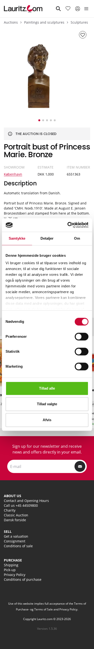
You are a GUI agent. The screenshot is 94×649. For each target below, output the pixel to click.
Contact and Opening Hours (26, 500)
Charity (9, 510)
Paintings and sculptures (44, 22)
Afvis (47, 420)
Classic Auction (16, 515)
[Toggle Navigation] (86, 9)
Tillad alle (47, 388)
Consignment (14, 541)
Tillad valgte (47, 404)
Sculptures (79, 22)
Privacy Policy (14, 574)
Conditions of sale (18, 546)
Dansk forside (15, 520)
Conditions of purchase (22, 579)
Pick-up (10, 570)
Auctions (11, 22)
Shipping (11, 565)
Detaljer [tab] (47, 238)
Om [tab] (77, 238)
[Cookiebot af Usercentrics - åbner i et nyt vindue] (67, 225)
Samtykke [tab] (17, 238)
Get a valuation (16, 536)
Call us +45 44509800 (21, 505)
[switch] (81, 336)
